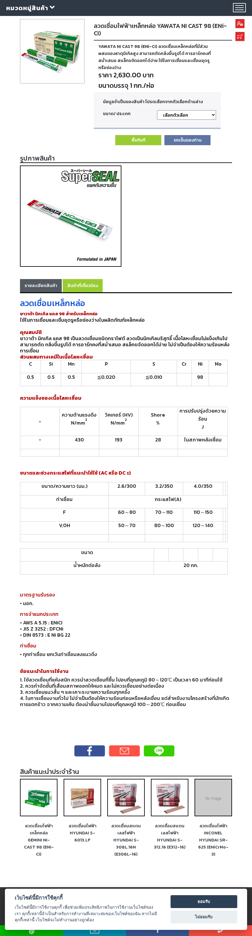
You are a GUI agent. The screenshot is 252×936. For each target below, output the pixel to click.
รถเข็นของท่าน (188, 140)
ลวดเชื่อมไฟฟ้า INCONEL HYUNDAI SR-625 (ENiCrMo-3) (213, 839)
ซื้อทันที (138, 140)
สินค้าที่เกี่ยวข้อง (82, 285)
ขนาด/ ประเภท (117, 113)
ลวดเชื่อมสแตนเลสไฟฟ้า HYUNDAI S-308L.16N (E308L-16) (126, 839)
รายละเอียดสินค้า (41, 285)
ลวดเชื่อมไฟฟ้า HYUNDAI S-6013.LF (82, 832)
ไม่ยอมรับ (203, 916)
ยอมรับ (204, 901)
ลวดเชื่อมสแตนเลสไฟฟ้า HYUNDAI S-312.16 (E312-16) (170, 836)
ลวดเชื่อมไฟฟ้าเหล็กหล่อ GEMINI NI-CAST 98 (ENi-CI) (39, 839)
